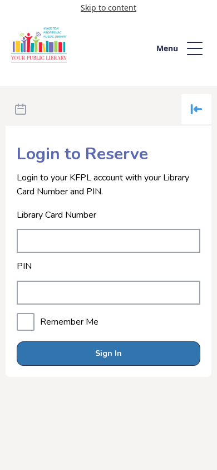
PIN (24, 266)
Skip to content (108, 7)
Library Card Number (56, 215)
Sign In (108, 353)
